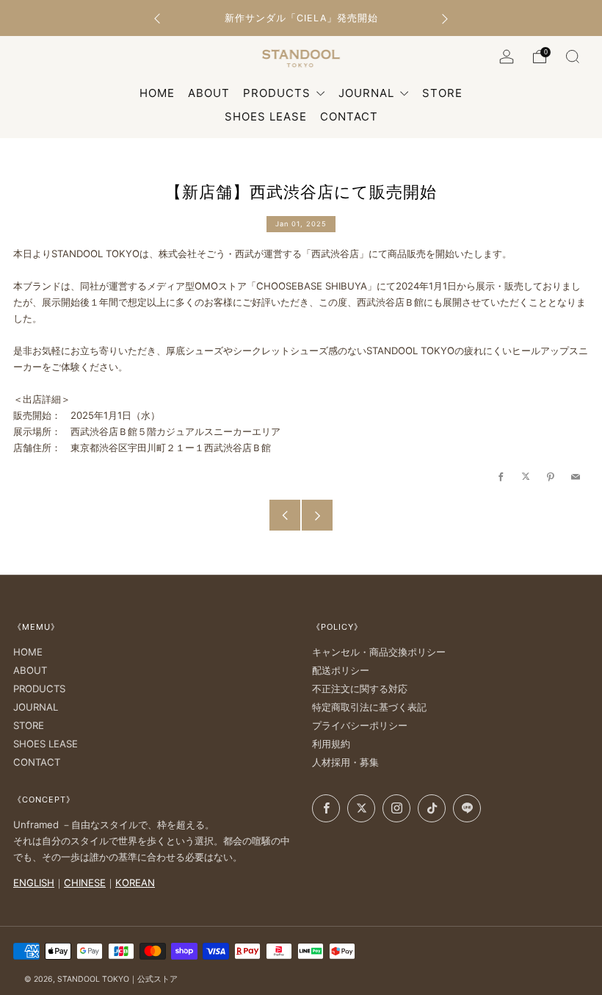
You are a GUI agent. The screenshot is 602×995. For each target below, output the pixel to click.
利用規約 (331, 744)
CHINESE (85, 882)
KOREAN (135, 882)
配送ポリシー (340, 670)
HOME (28, 652)
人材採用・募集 (345, 762)
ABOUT (30, 670)
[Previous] (157, 18)
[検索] (572, 56)
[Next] (444, 18)
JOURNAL (368, 93)
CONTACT (36, 762)
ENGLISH (33, 882)
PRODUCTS (278, 93)
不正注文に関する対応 (359, 688)
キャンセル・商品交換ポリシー (379, 652)
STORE (28, 725)
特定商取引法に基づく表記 (369, 707)
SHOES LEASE (45, 744)
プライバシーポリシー (359, 725)
